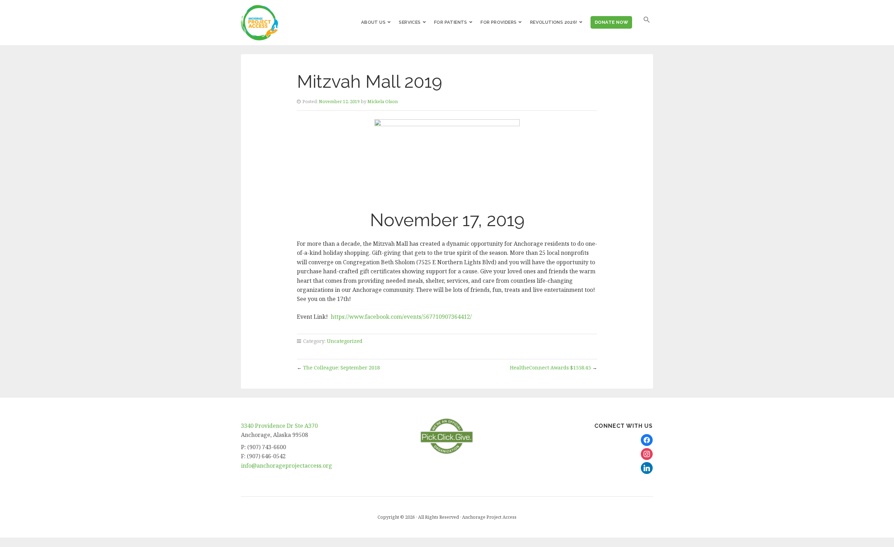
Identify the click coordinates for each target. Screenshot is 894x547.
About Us (373, 22)
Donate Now (611, 22)
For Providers (498, 22)
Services (409, 22)
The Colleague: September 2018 (341, 367)
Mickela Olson (382, 101)
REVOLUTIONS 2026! (553, 22)
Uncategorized (344, 341)
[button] (646, 19)
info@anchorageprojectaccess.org (286, 465)
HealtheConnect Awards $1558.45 (550, 367)
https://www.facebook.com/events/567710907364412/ (401, 317)
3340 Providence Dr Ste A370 (279, 426)
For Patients (450, 22)
